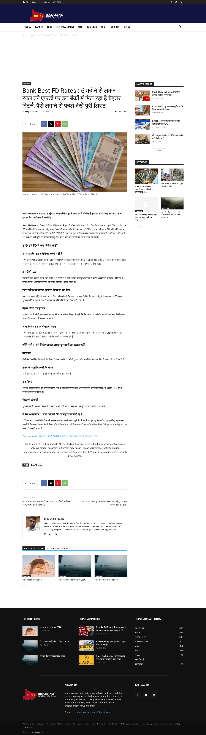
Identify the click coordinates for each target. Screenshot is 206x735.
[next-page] (29, 586)
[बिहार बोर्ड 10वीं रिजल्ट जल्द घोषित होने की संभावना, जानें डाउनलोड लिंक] (172, 203)
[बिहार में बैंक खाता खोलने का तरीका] (111, 566)
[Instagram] (45, 534)
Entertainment (65, 26)
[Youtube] (56, 534)
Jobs (49, 26)
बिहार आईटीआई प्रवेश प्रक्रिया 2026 (72, 580)
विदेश (80, 26)
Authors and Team (55, 724)
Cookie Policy (83, 724)
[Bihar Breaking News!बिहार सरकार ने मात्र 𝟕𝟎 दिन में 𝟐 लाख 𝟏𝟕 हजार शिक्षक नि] (146, 204)
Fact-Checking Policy (149, 724)
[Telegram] (176, 2)
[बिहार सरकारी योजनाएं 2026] (38, 566)
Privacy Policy (28, 724)
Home (25, 35)
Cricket (115, 26)
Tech (103, 26)
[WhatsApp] (65, 124)
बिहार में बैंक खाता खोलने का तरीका (107, 580)
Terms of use (27, 727)
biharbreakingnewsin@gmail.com (93, 712)
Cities (127, 26)
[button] (180, 27)
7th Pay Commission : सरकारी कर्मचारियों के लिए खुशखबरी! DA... (144, 189)
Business (92, 26)
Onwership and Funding (170, 724)
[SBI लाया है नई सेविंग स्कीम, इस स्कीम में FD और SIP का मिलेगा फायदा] (172, 175)
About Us (40, 724)
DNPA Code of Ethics (129, 724)
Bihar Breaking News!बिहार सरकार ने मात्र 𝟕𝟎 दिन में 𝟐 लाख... (146, 217)
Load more (158, 150)
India (28, 26)
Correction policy (99, 724)
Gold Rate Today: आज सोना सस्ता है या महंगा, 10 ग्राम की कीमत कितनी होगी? (104, 503)
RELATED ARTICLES (33, 548)
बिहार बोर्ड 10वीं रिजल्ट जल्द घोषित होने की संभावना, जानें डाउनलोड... (170, 214)
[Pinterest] (58, 124)
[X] (181, 2)
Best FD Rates (36, 465)
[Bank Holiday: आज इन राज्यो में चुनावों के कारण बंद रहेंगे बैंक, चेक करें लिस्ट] (86, 645)
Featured (26, 576)
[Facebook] (171, 2)
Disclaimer (113, 724)
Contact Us (70, 724)
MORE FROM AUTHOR (57, 548)
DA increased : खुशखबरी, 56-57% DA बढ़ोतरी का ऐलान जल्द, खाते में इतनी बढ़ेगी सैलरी (60, 436)
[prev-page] (24, 586)
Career (39, 26)
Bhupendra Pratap (33, 112)
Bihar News (166, 208)
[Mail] (51, 534)
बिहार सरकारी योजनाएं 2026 (32, 580)
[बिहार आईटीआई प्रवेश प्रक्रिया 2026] (75, 566)
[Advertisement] (103, 59)
